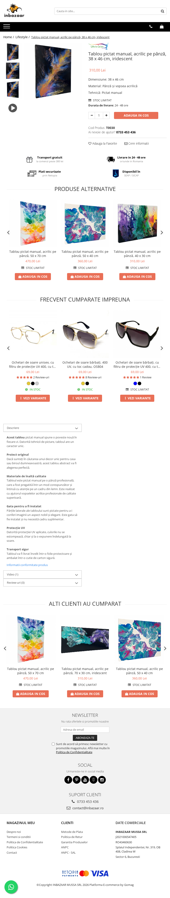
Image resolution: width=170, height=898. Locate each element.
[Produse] (7, 27)
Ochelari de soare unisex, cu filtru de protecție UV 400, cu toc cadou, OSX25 (33, 364)
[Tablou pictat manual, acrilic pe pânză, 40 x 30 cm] (137, 223)
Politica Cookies (17, 847)
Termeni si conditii (19, 837)
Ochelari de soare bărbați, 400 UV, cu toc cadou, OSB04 (85, 364)
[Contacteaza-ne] (150, 26)
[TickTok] (93, 780)
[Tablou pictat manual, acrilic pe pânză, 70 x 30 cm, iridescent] (85, 639)
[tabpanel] (53, 71)
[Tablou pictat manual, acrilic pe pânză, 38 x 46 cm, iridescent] (53, 71)
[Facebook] (68, 780)
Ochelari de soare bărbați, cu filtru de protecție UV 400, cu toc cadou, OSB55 (137, 364)
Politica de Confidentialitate (74, 752)
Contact (12, 853)
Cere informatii (138, 143)
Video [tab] (12, 574)
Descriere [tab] (13, 428)
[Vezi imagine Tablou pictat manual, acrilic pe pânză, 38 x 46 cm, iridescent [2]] (13, 89)
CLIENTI (67, 823)
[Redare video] (13, 108)
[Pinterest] (77, 780)
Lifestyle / (23, 37)
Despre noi (14, 832)
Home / (9, 37)
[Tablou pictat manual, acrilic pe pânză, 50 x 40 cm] (85, 223)
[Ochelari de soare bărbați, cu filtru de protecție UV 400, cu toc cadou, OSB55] (137, 334)
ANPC (65, 847)
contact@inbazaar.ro (87, 808)
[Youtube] (85, 780)
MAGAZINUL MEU (21, 823)
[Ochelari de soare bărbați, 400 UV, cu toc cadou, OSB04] (85, 334)
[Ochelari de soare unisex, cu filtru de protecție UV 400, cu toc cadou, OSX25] (33, 334)
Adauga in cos (136, 115)
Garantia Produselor (74, 842)
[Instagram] (102, 780)
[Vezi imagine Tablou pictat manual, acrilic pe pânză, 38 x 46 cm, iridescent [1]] (13, 71)
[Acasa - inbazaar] (25, 11)
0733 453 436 (87, 801)
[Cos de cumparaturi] (162, 26)
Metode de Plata (72, 832)
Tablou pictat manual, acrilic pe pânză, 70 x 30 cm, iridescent (85, 671)
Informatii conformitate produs (27, 565)
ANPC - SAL (68, 853)
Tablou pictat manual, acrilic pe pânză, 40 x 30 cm (137, 253)
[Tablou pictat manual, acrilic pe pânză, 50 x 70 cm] (33, 223)
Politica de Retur (72, 837)
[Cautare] (163, 11)
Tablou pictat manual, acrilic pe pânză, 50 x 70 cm (32, 253)
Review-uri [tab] (16, 583)
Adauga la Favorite (104, 143)
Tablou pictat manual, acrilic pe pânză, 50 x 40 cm (85, 253)
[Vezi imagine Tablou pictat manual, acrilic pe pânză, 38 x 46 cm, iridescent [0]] (13, 52)
